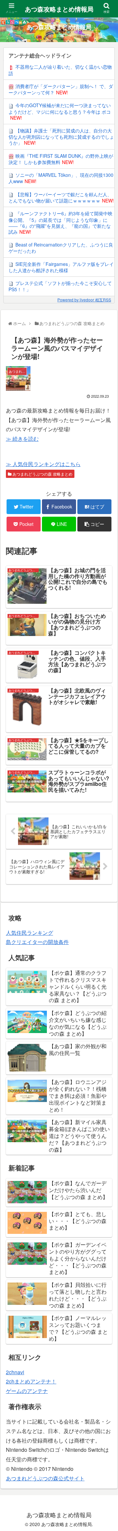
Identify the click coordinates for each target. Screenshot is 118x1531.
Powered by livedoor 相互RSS (84, 299)
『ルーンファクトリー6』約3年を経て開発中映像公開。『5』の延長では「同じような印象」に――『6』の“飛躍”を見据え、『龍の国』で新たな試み (60, 222)
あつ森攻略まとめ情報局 (59, 9)
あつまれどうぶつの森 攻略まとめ (41, 474)
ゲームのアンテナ (27, 1391)
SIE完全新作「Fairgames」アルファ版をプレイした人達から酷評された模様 (61, 267)
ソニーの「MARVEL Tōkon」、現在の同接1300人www (61, 178)
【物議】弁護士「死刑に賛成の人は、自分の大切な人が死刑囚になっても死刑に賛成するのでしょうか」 (61, 136)
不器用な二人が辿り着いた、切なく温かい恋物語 (60, 69)
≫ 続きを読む (22, 438)
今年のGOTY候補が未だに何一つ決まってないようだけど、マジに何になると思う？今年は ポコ (60, 108)
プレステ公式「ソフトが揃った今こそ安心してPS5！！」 (60, 286)
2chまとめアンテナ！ (31, 1381)
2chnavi (15, 1372)
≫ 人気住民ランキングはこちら (43, 464)
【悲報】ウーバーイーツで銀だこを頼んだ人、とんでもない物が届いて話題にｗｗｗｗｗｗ (60, 197)
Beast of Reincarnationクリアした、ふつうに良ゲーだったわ (61, 247)
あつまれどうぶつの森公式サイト (45, 1478)
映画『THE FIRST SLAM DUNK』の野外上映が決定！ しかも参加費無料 (61, 159)
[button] (106, 934)
